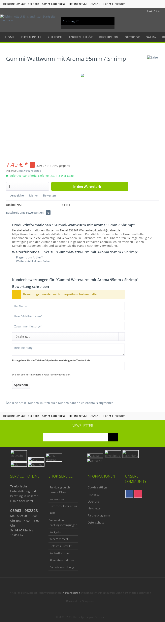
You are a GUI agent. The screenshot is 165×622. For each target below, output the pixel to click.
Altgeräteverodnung (62, 560)
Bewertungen (37, 212)
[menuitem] (88, 23)
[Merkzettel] (139, 21)
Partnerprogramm (99, 515)
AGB (52, 513)
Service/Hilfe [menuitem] (153, 11)
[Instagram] (138, 494)
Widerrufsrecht (59, 539)
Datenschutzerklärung (63, 506)
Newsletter (95, 508)
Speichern (21, 385)
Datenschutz (96, 522)
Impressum (57, 499)
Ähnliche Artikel (16, 403)
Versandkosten (71, 592)
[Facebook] (129, 494)
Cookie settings (97, 487)
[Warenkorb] (159, 21)
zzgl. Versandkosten (30, 170)
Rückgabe (56, 532)
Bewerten (49, 195)
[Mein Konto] (149, 21)
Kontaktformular (60, 553)
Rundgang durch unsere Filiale (60, 489)
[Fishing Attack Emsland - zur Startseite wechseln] (29, 21)
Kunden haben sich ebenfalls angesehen (85, 403)
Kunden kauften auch (42, 403)
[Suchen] (109, 21)
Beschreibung (15, 212)
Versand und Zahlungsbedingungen (63, 522)
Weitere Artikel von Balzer (33, 261)
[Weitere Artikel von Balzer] (153, 62)
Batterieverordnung (62, 567)
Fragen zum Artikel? (29, 257)
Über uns (93, 501)
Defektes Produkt (61, 546)
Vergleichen (17, 195)
